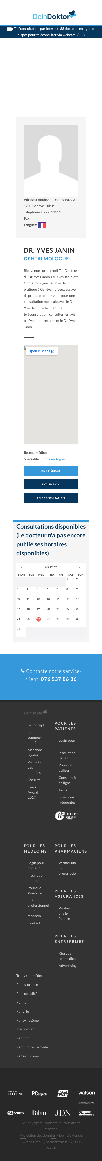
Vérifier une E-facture (64, 913)
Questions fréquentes (67, 799)
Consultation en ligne (69, 780)
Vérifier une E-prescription (68, 868)
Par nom (22, 1002)
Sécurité (34, 780)
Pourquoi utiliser (66, 767)
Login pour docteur (36, 865)
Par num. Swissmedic (32, 1047)
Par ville (22, 1011)
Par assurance (27, 984)
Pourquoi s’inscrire (35, 890)
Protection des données (36, 767)
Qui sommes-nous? (35, 737)
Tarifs (63, 790)
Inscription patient (67, 755)
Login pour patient (67, 743)
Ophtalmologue (46, 258)
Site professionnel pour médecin (38, 908)
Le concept (36, 725)
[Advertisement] (51, 84)
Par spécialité (26, 993)
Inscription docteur (36, 878)
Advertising (67, 965)
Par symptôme (27, 1020)
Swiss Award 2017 (33, 792)
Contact (34, 923)
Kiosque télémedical (67, 956)
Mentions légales (35, 752)
